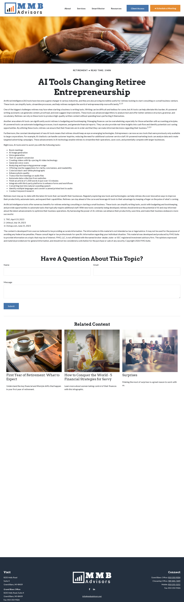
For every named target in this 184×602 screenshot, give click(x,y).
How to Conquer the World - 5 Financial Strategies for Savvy (88, 377)
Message (8, 282)
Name (6, 265)
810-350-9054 (174, 577)
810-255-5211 (174, 584)
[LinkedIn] (94, 589)
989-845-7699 (174, 581)
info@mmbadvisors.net (92, 596)
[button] (67, 8)
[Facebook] (89, 589)
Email (95, 265)
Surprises (129, 375)
